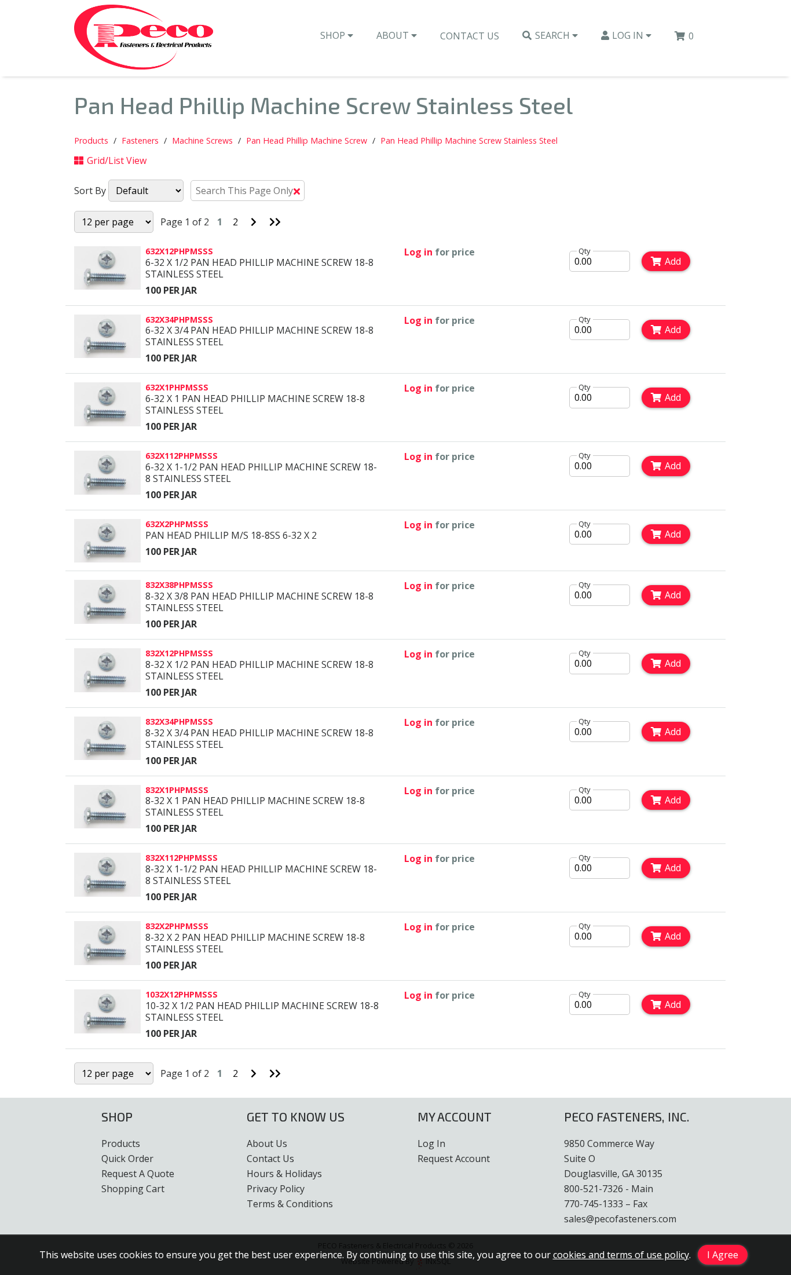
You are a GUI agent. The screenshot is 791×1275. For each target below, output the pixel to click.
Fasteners (140, 140)
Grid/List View (117, 160)
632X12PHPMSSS (179, 251)
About (393, 35)
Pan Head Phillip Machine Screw (306, 140)
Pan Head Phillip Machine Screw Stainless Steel (469, 140)
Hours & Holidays (284, 1173)
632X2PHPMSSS (176, 523)
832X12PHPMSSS (179, 653)
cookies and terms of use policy (621, 1254)
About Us (267, 1143)
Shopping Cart (132, 1188)
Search (553, 35)
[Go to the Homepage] (143, 38)
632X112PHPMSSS (181, 455)
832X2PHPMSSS (176, 925)
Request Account (454, 1158)
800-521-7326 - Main (608, 1188)
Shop (333, 35)
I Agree (722, 1254)
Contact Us (469, 36)
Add (673, 261)
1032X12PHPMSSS (181, 994)
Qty (584, 250)
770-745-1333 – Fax (605, 1203)
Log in (418, 252)
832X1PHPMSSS (176, 789)
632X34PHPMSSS (179, 319)
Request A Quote (137, 1173)
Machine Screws (202, 140)
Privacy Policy (276, 1188)
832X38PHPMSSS (179, 584)
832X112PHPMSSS (181, 857)
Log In (629, 35)
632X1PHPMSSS (176, 387)
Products (91, 140)
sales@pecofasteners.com (620, 1218)
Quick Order (127, 1158)
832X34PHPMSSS (179, 721)
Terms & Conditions (290, 1203)
